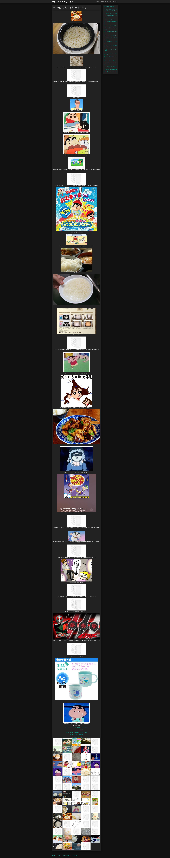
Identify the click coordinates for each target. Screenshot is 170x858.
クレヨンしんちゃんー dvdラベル (110, 42)
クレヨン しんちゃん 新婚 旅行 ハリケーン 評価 (110, 46)
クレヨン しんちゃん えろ (63, 1)
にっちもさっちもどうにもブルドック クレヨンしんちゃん (110, 10)
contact (102, 1)
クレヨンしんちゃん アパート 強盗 (110, 32)
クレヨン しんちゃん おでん (109, 19)
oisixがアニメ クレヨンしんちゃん (110, 57)
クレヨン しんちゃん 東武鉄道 (110, 25)
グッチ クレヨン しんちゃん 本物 (110, 72)
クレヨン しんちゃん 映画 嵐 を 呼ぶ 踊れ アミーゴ (76, 727)
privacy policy (108, 1)
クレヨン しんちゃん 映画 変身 (76, 737)
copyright (115, 1)
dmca (97, 1)
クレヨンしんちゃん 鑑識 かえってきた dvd (110, 16)
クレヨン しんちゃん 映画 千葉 (76, 734)
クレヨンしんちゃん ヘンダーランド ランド (110, 38)
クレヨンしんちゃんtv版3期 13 (110, 66)
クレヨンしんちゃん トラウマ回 (110, 13)
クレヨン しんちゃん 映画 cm (110, 35)
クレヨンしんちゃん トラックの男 (110, 63)
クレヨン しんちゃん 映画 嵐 (76, 730)
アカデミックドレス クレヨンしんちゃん (110, 28)
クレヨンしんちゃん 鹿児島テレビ (110, 22)
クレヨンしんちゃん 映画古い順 (110, 69)
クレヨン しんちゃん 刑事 (109, 60)
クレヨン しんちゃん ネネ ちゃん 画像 (110, 50)
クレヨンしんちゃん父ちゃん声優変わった (110, 53)
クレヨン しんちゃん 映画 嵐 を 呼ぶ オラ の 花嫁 (76, 732)
